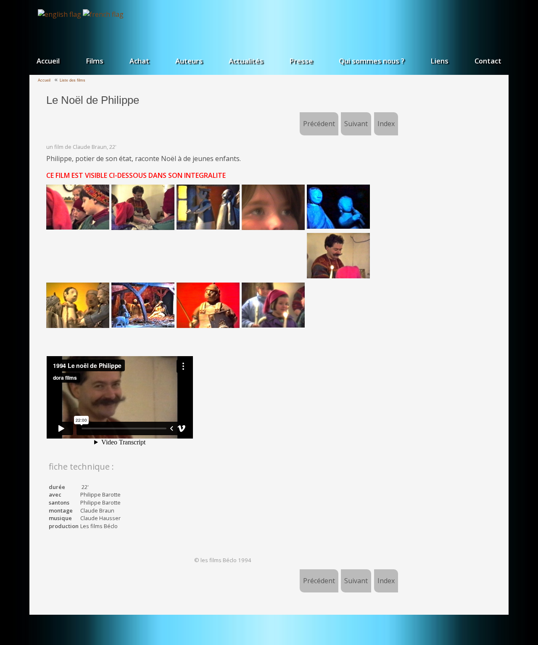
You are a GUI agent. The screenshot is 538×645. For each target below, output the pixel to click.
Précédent (319, 123)
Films (94, 61)
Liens (439, 61)
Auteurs (189, 61)
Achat (139, 61)
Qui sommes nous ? (371, 61)
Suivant (356, 123)
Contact (488, 61)
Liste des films (72, 80)
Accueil (48, 61)
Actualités (246, 61)
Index (386, 123)
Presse (301, 61)
